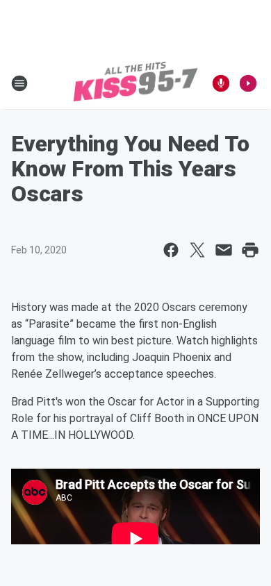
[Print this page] (250, 250)
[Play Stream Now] (248, 83)
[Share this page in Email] (223, 250)
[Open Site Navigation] (19, 83)
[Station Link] (135, 83)
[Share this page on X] (197, 250)
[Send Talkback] (221, 83)
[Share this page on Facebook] (171, 250)
